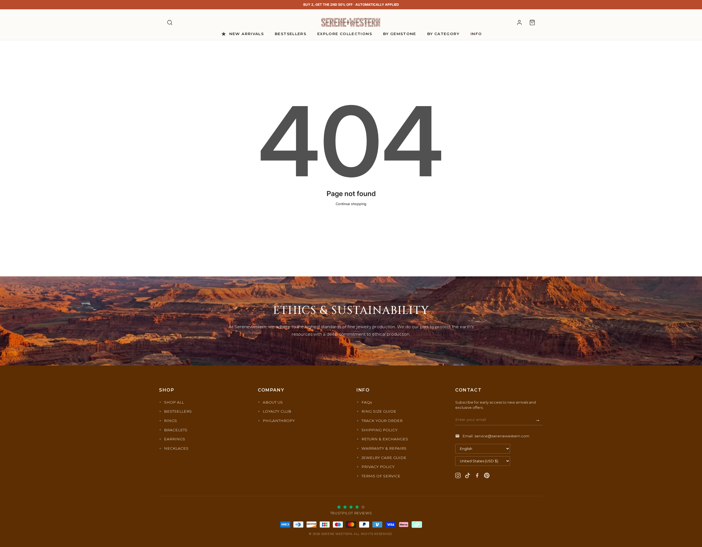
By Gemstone (399, 34)
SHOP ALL (174, 402)
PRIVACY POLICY (378, 466)
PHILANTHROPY (279, 420)
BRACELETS (175, 430)
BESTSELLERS (178, 411)
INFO (476, 34)
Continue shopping (351, 204)
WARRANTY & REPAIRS (383, 448)
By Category (443, 34)
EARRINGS (174, 439)
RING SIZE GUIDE (378, 411)
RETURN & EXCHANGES (384, 439)
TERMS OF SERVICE (380, 476)
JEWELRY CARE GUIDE (383, 457)
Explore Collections (344, 34)
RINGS (170, 420)
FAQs (366, 402)
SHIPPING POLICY (379, 430)
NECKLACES (176, 448)
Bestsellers (290, 34)
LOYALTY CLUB (277, 411)
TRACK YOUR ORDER (382, 420)
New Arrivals (246, 34)
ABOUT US (273, 402)
